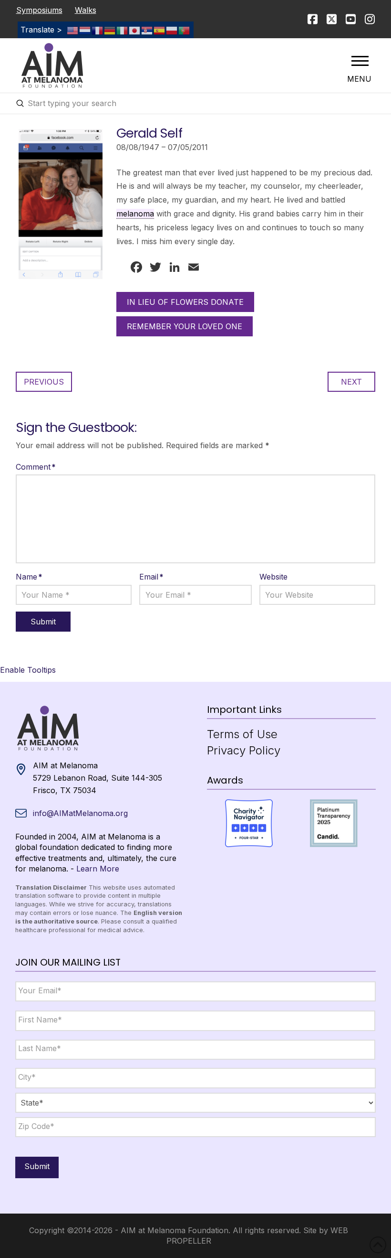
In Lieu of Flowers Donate (185, 302)
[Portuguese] (184, 29)
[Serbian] (147, 29)
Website (273, 576)
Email (151, 576)
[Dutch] (85, 29)
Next (351, 382)
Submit (37, 1166)
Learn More (97, 868)
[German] (110, 29)
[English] (73, 29)
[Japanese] (135, 29)
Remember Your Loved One (184, 326)
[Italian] (122, 29)
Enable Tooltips (28, 670)
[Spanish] (160, 29)
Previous (44, 382)
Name (29, 576)
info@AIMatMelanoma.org (80, 813)
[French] (98, 29)
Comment (36, 467)
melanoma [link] (135, 213)
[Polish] (172, 29)
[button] (360, 60)
